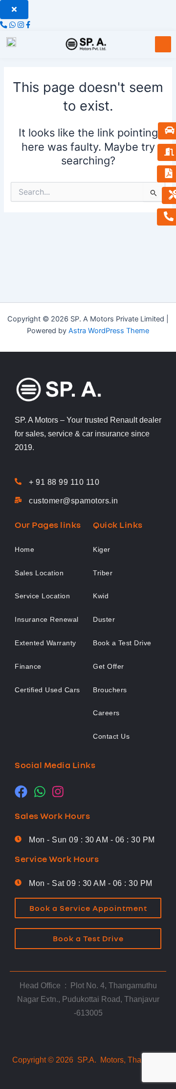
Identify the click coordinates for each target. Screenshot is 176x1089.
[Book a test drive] (170, 130)
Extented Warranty (45, 643)
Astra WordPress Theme (108, 330)
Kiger (101, 549)
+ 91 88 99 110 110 (64, 482)
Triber (102, 573)
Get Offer (108, 666)
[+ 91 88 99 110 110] (18, 482)
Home (24, 549)
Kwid (101, 596)
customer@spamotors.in (73, 501)
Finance (28, 666)
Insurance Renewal (47, 619)
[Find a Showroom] (169, 152)
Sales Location (39, 573)
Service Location (42, 596)
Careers (106, 713)
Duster (104, 619)
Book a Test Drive (122, 643)
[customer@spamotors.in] (18, 500)
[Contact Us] (169, 217)
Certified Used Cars (47, 690)
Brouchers (110, 690)
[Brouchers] (169, 174)
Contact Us (111, 736)
